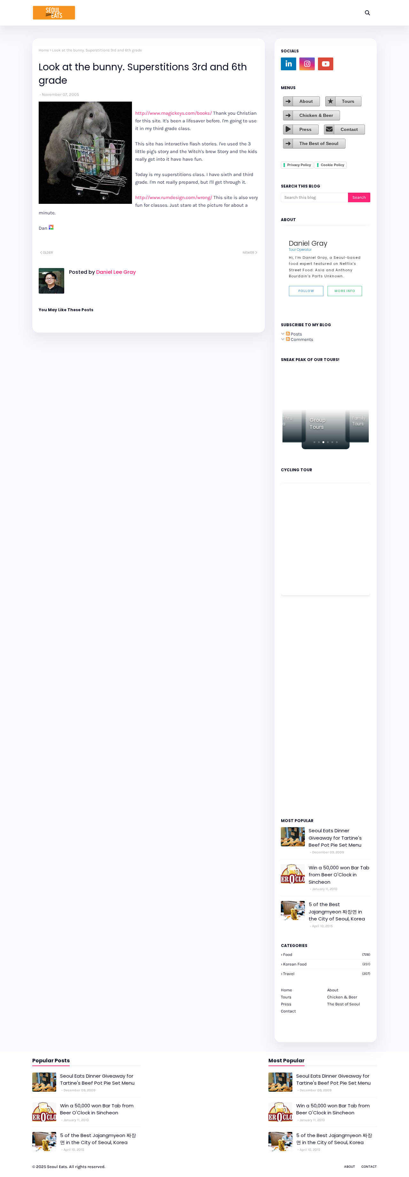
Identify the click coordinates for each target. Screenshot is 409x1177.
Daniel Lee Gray (115, 272)
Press (305, 129)
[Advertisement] (300, 706)
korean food (326, 964)
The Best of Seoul (318, 143)
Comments (301, 339)
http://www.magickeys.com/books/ (173, 113)
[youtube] (325, 64)
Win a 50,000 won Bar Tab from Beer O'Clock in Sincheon (339, 874)
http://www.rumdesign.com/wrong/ (173, 197)
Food (326, 954)
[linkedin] (288, 64)
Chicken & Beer (316, 115)
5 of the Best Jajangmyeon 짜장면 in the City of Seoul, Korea (337, 911)
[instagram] (307, 64)
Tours (348, 101)
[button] (314, 442)
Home (44, 50)
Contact (349, 129)
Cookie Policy (332, 165)
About (306, 101)
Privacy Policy (299, 165)
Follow (306, 291)
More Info (345, 291)
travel (326, 973)
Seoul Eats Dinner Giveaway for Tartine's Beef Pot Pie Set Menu (335, 837)
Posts (296, 334)
